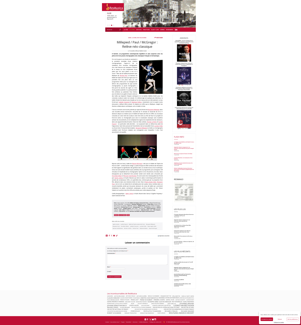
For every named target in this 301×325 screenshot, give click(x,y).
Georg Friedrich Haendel (115, 301)
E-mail (109, 271)
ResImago (178, 179)
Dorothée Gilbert (117, 176)
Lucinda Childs (158, 126)
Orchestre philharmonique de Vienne (117, 311)
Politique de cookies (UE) (155, 322)
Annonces (135, 322)
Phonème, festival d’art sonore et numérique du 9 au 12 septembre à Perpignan (184, 64)
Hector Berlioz (177, 301)
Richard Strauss (171, 311)
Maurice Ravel (112, 307)
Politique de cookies (279, 322)
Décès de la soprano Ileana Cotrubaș (183, 153)
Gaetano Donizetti (180, 299)
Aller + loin (155, 29)
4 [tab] (113, 25)
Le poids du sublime (179, 279)
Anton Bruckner (119, 296)
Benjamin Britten (166, 296)
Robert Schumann (114, 313)
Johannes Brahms (187, 303)
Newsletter (128, 322)
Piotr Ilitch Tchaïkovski (152, 311)
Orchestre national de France (117, 309)
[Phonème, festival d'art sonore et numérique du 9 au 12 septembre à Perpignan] (184, 76)
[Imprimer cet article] (158, 236)
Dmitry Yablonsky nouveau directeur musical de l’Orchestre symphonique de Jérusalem (184, 169)
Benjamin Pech (116, 226)
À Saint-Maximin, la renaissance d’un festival (183, 158)
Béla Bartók (176, 296)
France (116, 215)
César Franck (136, 298)
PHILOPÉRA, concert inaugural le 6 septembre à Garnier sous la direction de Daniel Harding (184, 42)
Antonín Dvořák (142, 296)
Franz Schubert (146, 299)
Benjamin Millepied (153, 109)
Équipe (123, 322)
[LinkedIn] (145, 320)
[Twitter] (111, 235)
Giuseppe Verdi (153, 301)
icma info (176, 29)
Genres (162, 29)
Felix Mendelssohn (113, 299)
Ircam (132, 303)
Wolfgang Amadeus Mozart (181, 313)
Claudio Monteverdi (126, 298)
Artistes (138, 29)
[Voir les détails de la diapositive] (159, 13)
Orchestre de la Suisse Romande (141, 307)
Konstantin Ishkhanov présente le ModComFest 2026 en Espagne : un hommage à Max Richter (184, 88)
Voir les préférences (293, 319)
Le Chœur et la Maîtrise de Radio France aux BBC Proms (184, 142)
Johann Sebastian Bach (117, 305)
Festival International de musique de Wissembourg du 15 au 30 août (184, 108)
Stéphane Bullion (136, 102)
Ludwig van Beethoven (183, 305)
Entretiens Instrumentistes (186, 298)
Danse (130, 37)
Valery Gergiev (161, 313)
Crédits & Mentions (143, 322)
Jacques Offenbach (143, 303)
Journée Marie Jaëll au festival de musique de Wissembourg (182, 274)
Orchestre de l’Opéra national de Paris (166, 307)
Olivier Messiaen (125, 307)
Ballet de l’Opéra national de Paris (137, 224)
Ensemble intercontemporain (169, 298)
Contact (107, 322)
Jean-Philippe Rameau (157, 303)
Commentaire (111, 253)
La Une (126, 29)
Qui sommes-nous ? (115, 322)
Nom (109, 267)
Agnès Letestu (118, 178)
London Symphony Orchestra (161, 305)
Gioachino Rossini (141, 301)
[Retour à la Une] (113, 7)
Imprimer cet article (164, 235)
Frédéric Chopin (159, 299)
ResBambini (169, 29)
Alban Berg (110, 296)
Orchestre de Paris (187, 307)
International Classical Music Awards (117, 303)
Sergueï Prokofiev (131, 313)
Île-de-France (122, 215)
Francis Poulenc (125, 299)
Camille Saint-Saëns (187, 296)
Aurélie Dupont (124, 224)
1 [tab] (107, 25)
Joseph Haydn (134, 305)
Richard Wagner (187, 311)
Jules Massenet (145, 305)
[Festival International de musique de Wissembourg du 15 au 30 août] (184, 119)
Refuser (280, 319)
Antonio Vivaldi (130, 296)
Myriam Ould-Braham (130, 176)
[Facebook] (109, 235)
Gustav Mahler (165, 301)
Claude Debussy (113, 298)
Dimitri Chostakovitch (149, 298)
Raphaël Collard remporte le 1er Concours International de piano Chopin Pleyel (184, 148)
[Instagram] (155, 319)
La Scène (132, 29)
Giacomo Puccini (130, 301)
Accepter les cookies (266, 319)
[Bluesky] (153, 319)
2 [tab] (109, 25)
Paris (128, 215)
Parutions (146, 29)
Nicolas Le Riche (152, 122)
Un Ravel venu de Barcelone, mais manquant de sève (182, 284)
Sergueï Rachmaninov (147, 313)
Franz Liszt (135, 299)
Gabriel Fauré (170, 299)
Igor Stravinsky (188, 301)
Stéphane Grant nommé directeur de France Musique (183, 163)
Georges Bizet (190, 299)
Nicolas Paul (123, 75)
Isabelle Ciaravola (124, 102)
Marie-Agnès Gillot (150, 182)
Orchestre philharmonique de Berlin (146, 309)
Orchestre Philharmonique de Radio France (179, 309)
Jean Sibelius (172, 303)
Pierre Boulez (135, 311)
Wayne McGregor (137, 163)
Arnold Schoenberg (153, 296)
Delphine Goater (143, 51)
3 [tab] (111, 25)
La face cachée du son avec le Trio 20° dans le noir (183, 262)
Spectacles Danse (141, 37)
